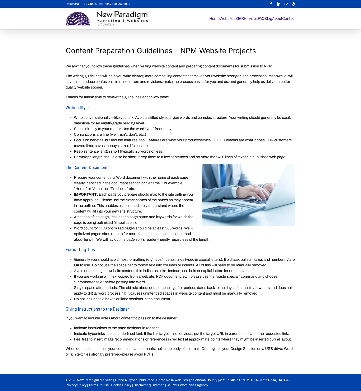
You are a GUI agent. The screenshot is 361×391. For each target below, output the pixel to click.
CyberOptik (136, 380)
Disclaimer (141, 385)
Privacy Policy (76, 385)
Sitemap (158, 385)
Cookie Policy (121, 385)
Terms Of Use (99, 385)
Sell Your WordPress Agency (187, 385)
